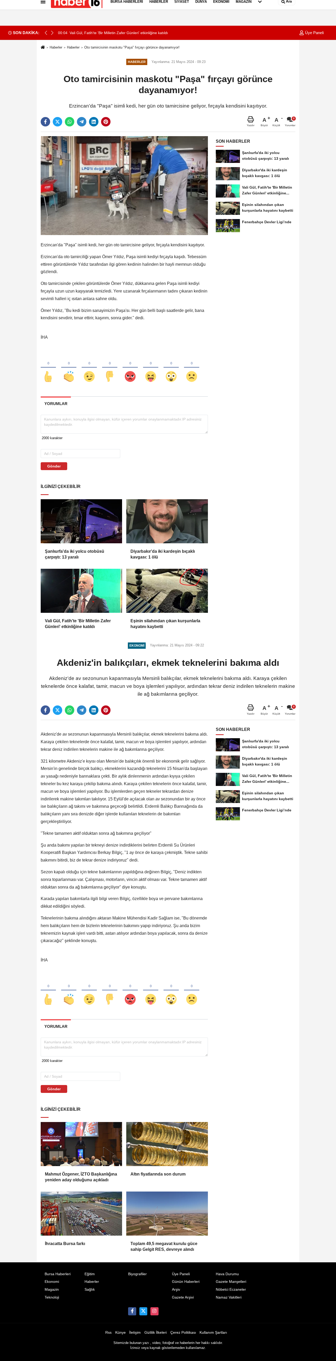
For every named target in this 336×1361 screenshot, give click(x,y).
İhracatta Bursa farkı (65, 1243)
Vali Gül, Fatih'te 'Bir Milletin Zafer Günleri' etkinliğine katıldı (78, 624)
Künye (120, 1333)
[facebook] (45, 121)
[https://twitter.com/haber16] (143, 1311)
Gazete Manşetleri (231, 1282)
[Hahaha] (150, 368)
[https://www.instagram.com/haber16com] (154, 1311)
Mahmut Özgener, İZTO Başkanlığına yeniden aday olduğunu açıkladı (81, 1177)
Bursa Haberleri (58, 1274)
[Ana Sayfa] (43, 48)
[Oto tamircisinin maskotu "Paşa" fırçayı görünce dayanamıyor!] (124, 185)
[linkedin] (93, 121)
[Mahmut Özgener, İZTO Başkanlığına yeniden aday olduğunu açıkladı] (81, 1144)
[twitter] (57, 121)
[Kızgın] (130, 368)
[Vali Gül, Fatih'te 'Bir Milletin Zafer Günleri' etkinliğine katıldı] (81, 591)
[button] (52, 33)
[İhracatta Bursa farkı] (81, 1214)
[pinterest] (106, 121)
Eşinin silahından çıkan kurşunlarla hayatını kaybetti (165, 624)
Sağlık (90, 1289)
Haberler (56, 47)
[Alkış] (68, 368)
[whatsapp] (69, 121)
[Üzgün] (191, 368)
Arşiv (176, 1289)
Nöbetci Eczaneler (231, 1289)
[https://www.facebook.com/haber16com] (132, 1311)
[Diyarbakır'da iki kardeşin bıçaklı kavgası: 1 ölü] (167, 521)
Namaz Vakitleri (229, 1297)
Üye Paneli (314, 32)
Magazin (52, 1289)
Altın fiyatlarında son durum (158, 1174)
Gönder (54, 466)
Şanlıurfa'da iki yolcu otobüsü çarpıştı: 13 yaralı (74, 554)
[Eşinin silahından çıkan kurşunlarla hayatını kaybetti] (167, 591)
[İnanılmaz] (171, 368)
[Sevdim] (89, 368)
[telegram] (81, 121)
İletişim (135, 1333)
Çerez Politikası (183, 1333)
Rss (108, 1333)
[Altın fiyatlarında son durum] (167, 1144)
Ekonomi (52, 1282)
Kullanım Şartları (213, 1333)
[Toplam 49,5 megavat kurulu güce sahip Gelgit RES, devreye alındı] (167, 1214)
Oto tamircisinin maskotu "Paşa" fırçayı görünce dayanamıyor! (132, 47)
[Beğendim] (48, 368)
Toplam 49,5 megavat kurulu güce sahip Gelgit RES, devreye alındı (163, 1246)
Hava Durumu (227, 1274)
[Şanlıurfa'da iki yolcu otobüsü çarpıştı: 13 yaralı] (81, 521)
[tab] (56, 404)
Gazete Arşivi (183, 1297)
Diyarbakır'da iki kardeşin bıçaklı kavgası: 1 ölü (162, 554)
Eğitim (90, 1274)
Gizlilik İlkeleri (155, 1333)
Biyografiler (137, 1274)
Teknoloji (52, 1297)
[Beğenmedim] (109, 368)
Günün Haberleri (186, 1282)
